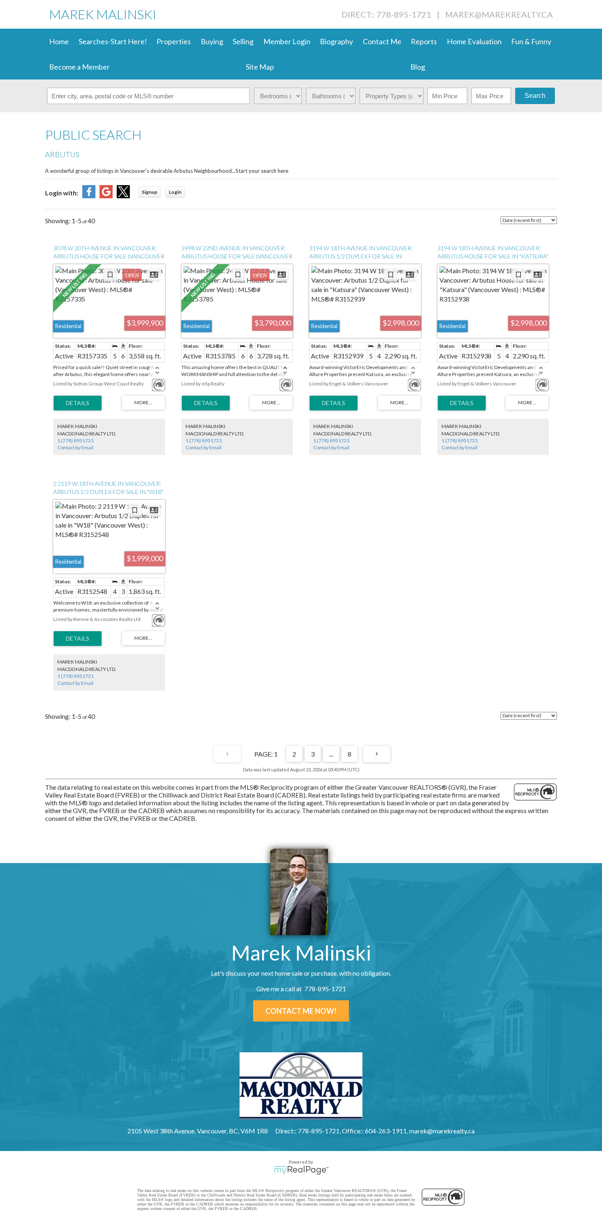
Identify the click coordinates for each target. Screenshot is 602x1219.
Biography (336, 41)
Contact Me (382, 41)
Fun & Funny (531, 41)
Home (59, 41)
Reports (424, 41)
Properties (173, 41)
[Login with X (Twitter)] (123, 195)
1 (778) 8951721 (75, 440)
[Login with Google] (106, 195)
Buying (212, 41)
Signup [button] (149, 192)
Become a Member (79, 66)
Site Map (260, 66)
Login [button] (175, 192)
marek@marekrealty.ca (499, 14)
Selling (243, 41)
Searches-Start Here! (113, 41)
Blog (417, 66)
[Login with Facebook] (88, 195)
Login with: (61, 193)
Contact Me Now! (301, 1010)
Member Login (286, 41)
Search (535, 95)
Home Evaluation (474, 41)
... (331, 754)
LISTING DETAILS (78, 403)
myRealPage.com (301, 1170)
